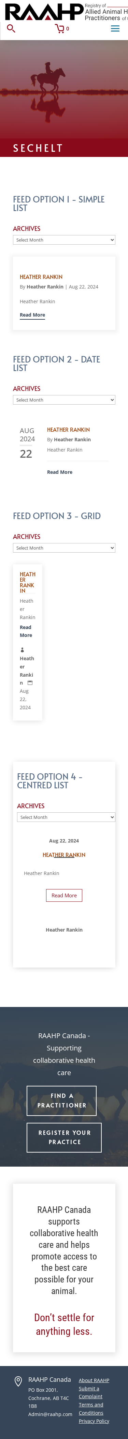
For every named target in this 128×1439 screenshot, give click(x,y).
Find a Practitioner (62, 1100)
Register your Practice (65, 1137)
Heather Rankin (41, 276)
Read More (32, 314)
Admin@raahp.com (50, 1414)
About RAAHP (94, 1380)
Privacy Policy (94, 1421)
